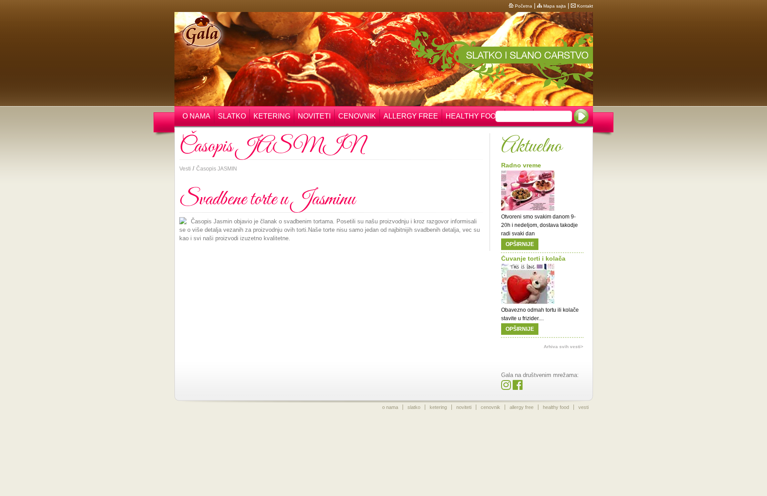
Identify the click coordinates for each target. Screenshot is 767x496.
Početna (523, 6)
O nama (196, 116)
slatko (413, 407)
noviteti (463, 407)
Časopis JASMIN (216, 169)
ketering (438, 407)
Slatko (232, 116)
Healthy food (473, 116)
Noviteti (314, 116)
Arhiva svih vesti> (563, 346)
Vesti (185, 169)
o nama (390, 407)
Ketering (271, 116)
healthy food (556, 407)
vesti (583, 407)
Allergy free (411, 116)
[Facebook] (517, 387)
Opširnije (520, 244)
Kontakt (584, 6)
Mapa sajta (554, 6)
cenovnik (490, 407)
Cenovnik (357, 116)
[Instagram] (506, 387)
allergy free (522, 407)
